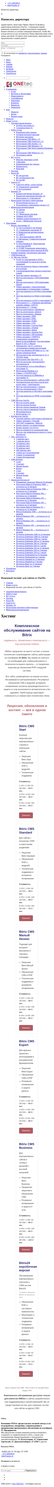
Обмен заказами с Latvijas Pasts (29, 325)
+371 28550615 (13, 3)
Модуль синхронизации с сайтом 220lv (32, 380)
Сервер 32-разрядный (25, 455)
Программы (11, 223)
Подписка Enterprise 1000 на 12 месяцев (33, 534)
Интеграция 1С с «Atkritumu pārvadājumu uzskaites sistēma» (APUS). (33, 304)
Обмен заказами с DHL (26, 319)
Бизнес (19, 468)
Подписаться (31, 1470)
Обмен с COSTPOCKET (26, 373)
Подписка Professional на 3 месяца (30, 557)
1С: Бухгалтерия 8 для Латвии (29, 228)
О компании (11, 89)
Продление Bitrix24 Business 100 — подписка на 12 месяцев (31, 504)
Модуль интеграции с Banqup (28, 314)
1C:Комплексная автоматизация (29, 232)
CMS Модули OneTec (20, 400)
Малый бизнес (22, 466)
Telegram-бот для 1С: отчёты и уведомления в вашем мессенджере (31, 347)
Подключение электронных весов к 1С (32, 205)
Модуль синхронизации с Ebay (29, 389)
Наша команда (17, 96)
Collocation (20, 162)
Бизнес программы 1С (20, 225)
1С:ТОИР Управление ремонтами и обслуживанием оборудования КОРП (32, 249)
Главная (9, 583)
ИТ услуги (15, 157)
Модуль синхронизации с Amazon (30, 387)
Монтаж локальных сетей (27, 160)
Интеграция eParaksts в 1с (27, 371)
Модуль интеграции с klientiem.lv (30, 309)
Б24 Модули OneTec (19, 416)
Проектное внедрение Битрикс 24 (30, 196)
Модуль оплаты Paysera (26, 405)
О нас (13, 91)
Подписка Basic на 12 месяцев (29, 564)
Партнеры (15, 100)
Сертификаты (17, 98)
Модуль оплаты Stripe (25, 403)
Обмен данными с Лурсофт (28, 421)
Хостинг (14, 171)
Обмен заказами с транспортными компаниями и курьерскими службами (32, 288)
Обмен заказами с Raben (26, 330)
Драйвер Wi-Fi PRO (24, 216)
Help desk (20, 169)
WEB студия (16, 130)
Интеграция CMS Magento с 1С (29, 146)
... (7, 573)
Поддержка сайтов (24, 155)
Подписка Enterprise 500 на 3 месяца (31, 543)
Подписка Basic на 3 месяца (28, 566)
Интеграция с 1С (23, 414)
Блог (8, 110)
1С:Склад (20, 212)
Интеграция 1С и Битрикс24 (28, 198)
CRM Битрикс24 (18, 255)
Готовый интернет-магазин (27, 135)
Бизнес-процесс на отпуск (27, 428)
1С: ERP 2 (20, 234)
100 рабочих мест (23, 450)
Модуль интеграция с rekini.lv (28, 312)
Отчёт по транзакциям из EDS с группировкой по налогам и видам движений (31, 261)
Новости (14, 112)
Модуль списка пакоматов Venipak (30, 407)
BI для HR (20, 180)
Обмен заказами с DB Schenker (29, 334)
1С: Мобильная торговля (26, 214)
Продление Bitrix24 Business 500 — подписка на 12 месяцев (31, 494)
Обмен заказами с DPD (26, 316)
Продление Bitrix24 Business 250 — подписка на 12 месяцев (31, 499)
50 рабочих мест (23, 448)
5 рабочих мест (22, 439)
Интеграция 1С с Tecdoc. (26, 307)
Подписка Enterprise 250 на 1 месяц (31, 552)
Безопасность (22, 166)
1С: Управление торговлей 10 (29, 230)
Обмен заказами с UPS (26, 323)
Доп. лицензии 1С (19, 437)
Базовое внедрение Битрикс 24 (29, 194)
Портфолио (11, 568)
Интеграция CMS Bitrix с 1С (28, 139)
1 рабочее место (23, 441)
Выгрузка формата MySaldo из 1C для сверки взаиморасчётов (32, 351)
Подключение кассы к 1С (27, 203)
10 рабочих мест (23, 443)
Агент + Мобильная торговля (28, 221)
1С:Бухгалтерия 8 (23, 189)
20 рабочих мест (23, 446)
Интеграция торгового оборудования (27, 200)
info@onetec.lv (13, 5)
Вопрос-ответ (17, 116)
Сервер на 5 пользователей (27, 453)
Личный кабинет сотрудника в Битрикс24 (34, 418)
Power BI (15, 173)
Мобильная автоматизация (22, 207)
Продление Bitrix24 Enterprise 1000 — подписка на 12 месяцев (32, 490)
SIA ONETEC (18, 1484)
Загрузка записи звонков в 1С (29, 275)
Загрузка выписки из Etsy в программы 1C (34, 300)
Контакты (10, 571)
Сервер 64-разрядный (25, 457)
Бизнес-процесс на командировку (30, 425)
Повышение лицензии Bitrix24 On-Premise (34, 482)
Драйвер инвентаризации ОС (28, 219)
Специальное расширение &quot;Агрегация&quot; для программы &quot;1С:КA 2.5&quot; (33, 341)
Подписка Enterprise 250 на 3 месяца (31, 550)
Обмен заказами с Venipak (27, 328)
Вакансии (15, 105)
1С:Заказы (20, 209)
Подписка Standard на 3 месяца (29, 562)
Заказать (26, 815)
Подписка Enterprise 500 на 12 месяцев (32, 541)
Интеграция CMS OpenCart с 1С (30, 141)
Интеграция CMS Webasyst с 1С (29, 153)
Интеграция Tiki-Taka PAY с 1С (29, 359)
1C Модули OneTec (19, 257)
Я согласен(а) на (25, 53)
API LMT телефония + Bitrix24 (29, 423)
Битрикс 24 (16, 191)
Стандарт (20, 464)
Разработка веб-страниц (26, 132)
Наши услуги (11, 121)
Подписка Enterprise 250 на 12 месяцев (32, 548)
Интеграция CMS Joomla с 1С (29, 144)
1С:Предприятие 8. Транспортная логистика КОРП (30, 245)
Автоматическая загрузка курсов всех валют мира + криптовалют (32, 383)
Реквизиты (15, 107)
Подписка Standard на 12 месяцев (30, 559)
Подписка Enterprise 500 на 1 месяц (31, 546)
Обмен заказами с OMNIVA (28, 337)
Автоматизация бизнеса (21, 123)
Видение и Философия (21, 94)
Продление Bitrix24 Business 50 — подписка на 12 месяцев (30, 508)
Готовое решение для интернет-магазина (28, 253)
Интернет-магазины (24, 137)
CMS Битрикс (17, 459)
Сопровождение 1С (24, 128)
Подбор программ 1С (25, 125)
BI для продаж (22, 175)
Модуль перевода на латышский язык (32, 430)
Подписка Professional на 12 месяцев (31, 555)
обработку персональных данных (32, 53)
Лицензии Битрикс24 (20, 480)
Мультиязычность (23, 412)
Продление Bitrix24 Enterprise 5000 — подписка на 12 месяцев (32, 485)
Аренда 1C (15, 182)
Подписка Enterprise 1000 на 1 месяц (31, 539)
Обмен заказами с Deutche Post (29, 332)
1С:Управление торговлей (27, 187)
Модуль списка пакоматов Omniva (30, 409)
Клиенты (15, 103)
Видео (13, 114)
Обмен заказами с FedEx (26, 321)
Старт (18, 462)
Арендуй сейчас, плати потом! (29, 184)
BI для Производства (25, 178)
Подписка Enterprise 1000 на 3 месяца (32, 537)
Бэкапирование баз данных (27, 164)
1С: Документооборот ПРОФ (28, 237)
